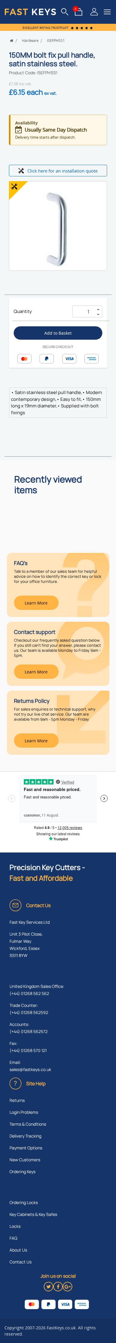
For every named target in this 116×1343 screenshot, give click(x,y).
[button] (107, 11)
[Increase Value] (98, 308)
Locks (15, 1226)
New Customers (25, 1159)
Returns (17, 1100)
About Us (18, 1250)
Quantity (23, 311)
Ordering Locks (24, 1202)
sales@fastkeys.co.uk (30, 1069)
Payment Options (26, 1148)
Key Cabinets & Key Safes (33, 1214)
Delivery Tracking (25, 1136)
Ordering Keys (22, 1171)
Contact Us (21, 1262)
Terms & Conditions (28, 1124)
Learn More (36, 603)
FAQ (13, 1238)
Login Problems (24, 1112)
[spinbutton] (82, 311)
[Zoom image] (58, 230)
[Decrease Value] (98, 314)
